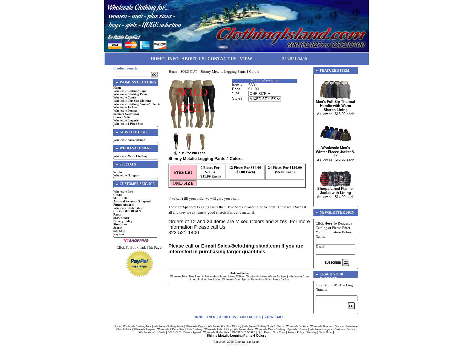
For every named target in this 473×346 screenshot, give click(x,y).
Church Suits (121, 117)
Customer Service (344, 329)
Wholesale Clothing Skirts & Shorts (136, 104)
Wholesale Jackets (125, 107)
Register (118, 234)
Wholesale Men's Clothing (130, 156)
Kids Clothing (194, 329)
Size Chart (120, 224)
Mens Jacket (281, 279)
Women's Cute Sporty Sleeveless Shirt (246, 279)
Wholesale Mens (243, 329)
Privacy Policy (123, 221)
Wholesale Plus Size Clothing (132, 100)
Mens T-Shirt (236, 276)
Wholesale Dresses (125, 110)
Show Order (121, 217)
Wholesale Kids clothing (129, 139)
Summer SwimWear (126, 113)
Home (117, 87)
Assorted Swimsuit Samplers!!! (133, 201)
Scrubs (117, 172)
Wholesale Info (123, 191)
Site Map (119, 230)
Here (328, 223)
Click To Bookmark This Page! (139, 247)
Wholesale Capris (124, 97)
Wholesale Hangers (126, 175)
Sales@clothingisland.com (248, 246)
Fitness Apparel (123, 204)
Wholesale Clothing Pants (130, 94)
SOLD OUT (121, 198)
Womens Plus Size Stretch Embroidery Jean (198, 276)
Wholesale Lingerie (126, 120)
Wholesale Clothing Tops (129, 90)
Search (117, 227)
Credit (117, 194)
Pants (117, 214)
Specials (292, 329)
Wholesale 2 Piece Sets (128, 123)
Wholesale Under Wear (128, 208)
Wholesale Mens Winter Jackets (266, 276)
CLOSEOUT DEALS (127, 211)
